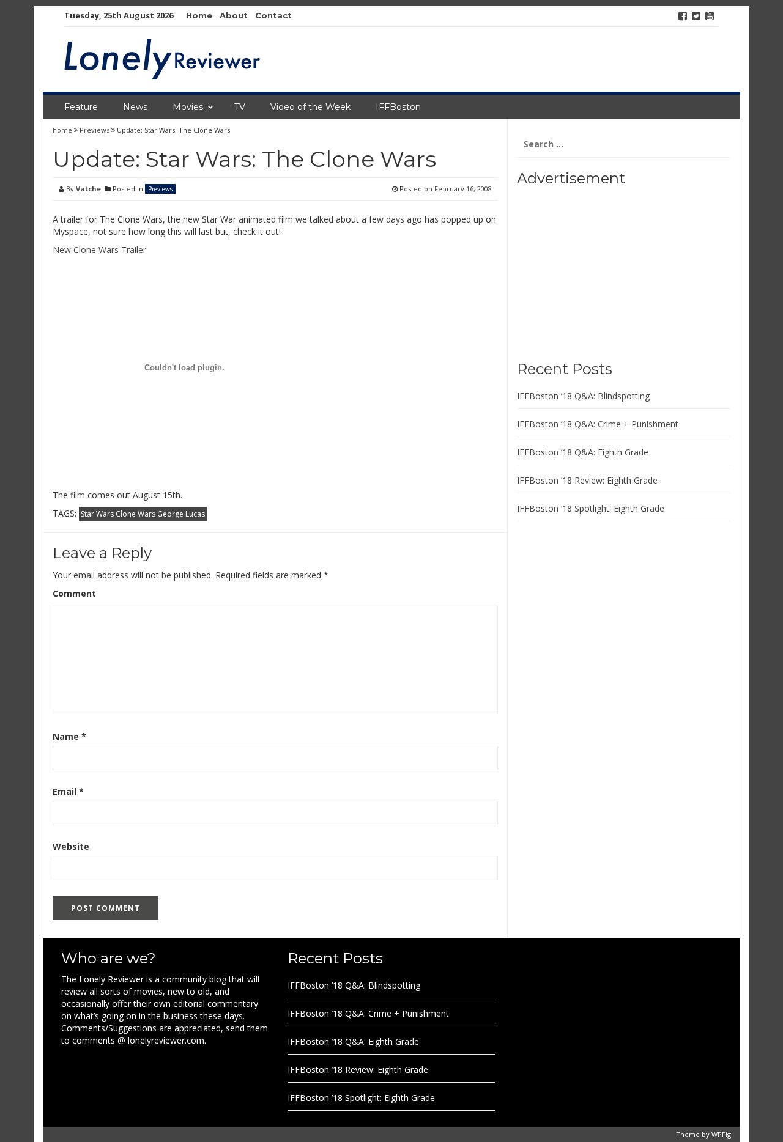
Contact (273, 15)
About (234, 15)
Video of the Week (310, 106)
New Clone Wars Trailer (99, 250)
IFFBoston (398, 106)
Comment (74, 593)
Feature (81, 106)
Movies (188, 106)
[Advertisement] (593, 269)
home (63, 129)
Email (68, 791)
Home (199, 15)
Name (69, 736)
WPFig (721, 1134)
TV (239, 106)
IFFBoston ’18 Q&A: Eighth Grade (582, 452)
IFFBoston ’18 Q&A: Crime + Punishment (597, 424)
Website (71, 846)
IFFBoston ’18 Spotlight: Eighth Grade (590, 508)
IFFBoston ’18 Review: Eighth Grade (587, 480)
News (135, 106)
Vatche (88, 188)
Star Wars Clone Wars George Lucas (143, 514)
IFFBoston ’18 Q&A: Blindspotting (583, 396)
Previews (94, 129)
